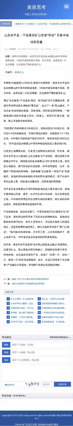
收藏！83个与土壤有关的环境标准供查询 (30, 279)
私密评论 (10, 384)
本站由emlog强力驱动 (48, 424)
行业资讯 (30, 23)
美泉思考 (36, 7)
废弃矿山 (19, 72)
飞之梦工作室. (31, 424)
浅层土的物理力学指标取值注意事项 (28, 283)
